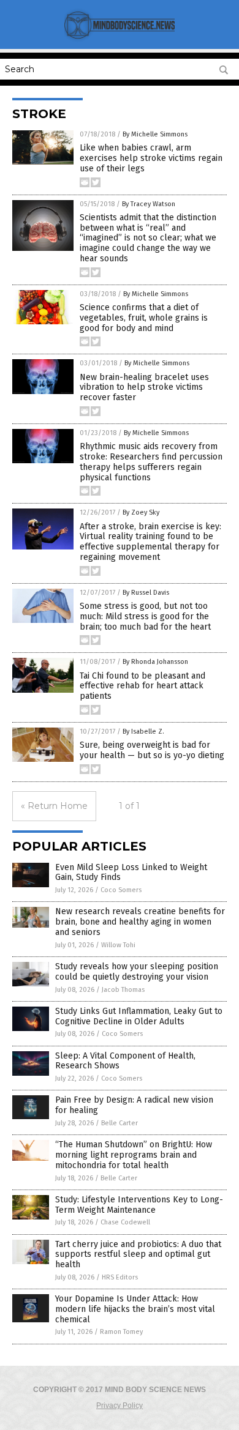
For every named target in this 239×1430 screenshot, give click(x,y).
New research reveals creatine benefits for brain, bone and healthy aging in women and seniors (140, 921)
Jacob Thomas (123, 990)
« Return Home (54, 805)
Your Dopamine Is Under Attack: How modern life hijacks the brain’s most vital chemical (135, 1309)
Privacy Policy (119, 1405)
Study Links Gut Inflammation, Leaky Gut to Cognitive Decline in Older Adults (138, 1016)
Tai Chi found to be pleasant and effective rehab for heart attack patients (142, 686)
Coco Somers (121, 890)
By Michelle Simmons (155, 134)
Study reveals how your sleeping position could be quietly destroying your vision (136, 971)
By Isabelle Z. (143, 731)
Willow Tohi (118, 945)
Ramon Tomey (121, 1332)
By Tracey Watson (148, 204)
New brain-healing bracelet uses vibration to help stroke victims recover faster (144, 387)
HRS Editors (120, 1277)
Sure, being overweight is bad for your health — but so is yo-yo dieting (152, 750)
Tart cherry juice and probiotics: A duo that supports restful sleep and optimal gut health (138, 1254)
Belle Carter (119, 1123)
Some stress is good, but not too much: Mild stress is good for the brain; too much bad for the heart (145, 616)
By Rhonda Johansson (155, 662)
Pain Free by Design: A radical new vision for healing (134, 1105)
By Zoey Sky (141, 512)
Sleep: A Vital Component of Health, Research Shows (125, 1061)
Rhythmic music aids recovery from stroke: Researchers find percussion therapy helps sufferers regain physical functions (151, 461)
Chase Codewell (125, 1222)
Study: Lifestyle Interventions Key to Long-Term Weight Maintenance (139, 1204)
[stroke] (119, 40)
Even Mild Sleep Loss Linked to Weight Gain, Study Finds (131, 872)
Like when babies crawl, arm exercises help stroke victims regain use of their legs (151, 158)
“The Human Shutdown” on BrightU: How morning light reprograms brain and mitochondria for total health (133, 1155)
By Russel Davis (146, 593)
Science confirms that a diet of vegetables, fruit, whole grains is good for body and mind (144, 317)
